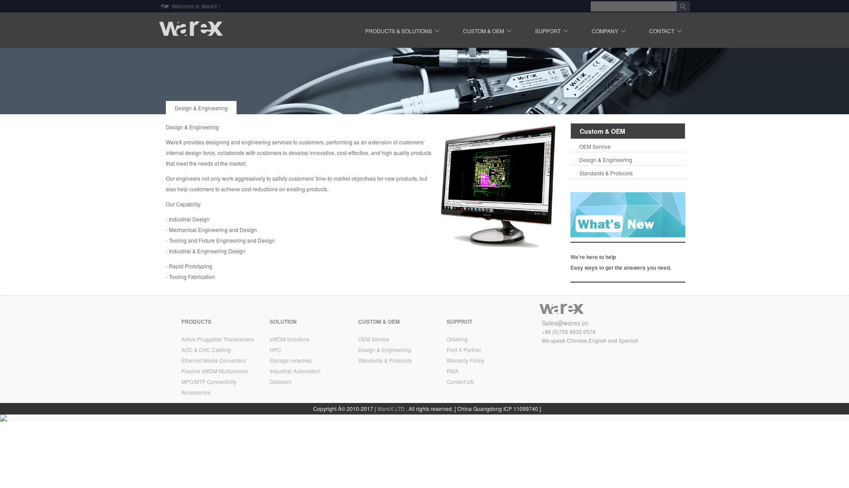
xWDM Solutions (290, 339)
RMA (453, 371)
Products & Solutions (398, 31)
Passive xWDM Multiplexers (214, 371)
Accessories (195, 392)
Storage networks (291, 360)
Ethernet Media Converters (213, 360)
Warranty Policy (465, 360)
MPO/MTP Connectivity (209, 381)
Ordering (457, 339)
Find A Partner (464, 349)
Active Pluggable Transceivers (217, 339)
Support (548, 31)
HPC (275, 349)
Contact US (460, 381)
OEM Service (595, 146)
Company (605, 31)
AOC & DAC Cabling (206, 349)
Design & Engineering (201, 108)
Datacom (280, 381)
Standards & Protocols (606, 173)
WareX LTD (391, 408)
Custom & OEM (483, 31)
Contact (661, 31)
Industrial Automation (295, 371)
